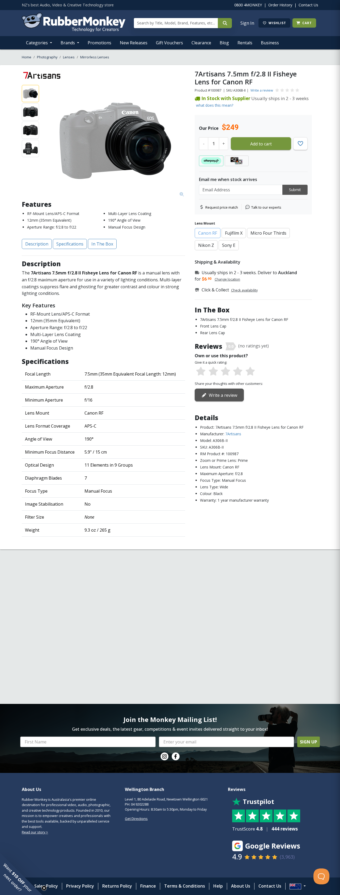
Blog (224, 43)
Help (218, 886)
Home (26, 57)
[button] (21, 874)
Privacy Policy (80, 886)
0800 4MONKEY (248, 4)
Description (36, 244)
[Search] (225, 23)
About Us (240, 886)
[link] (164, 756)
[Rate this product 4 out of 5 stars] (238, 371)
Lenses (69, 57)
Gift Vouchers (169, 43)
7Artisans (233, 433)
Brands (68, 43)
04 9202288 (139, 804)
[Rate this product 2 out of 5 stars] (213, 371)
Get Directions (136, 818)
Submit (295, 189)
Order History (280, 4)
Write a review (261, 90)
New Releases (133, 43)
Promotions (99, 43)
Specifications (69, 244)
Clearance (201, 43)
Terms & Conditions (184, 886)
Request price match (221, 207)
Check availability (244, 290)
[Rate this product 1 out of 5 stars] (201, 371)
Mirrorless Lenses (94, 57)
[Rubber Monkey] (73, 30)
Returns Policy (117, 886)
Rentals (244, 43)
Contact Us (308, 4)
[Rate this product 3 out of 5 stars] (225, 371)
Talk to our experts (266, 207)
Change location (227, 279)
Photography (47, 57)
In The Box (102, 244)
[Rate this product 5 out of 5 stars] (250, 371)
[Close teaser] (44, 888)
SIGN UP (308, 742)
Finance (148, 886)
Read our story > (35, 832)
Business (270, 43)
